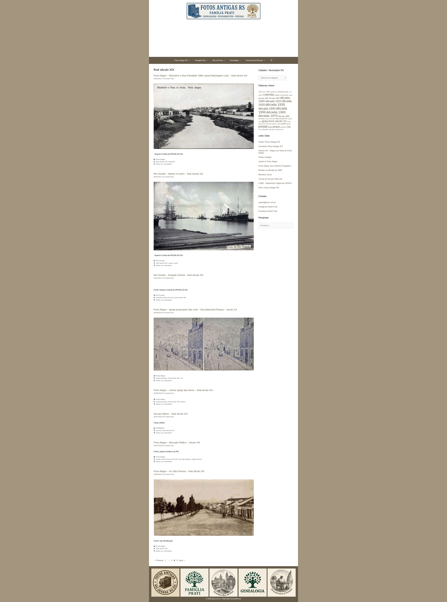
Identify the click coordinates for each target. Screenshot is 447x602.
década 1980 (283, 116)
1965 (268, 92)
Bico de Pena (218, 60)
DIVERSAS (160, 428)
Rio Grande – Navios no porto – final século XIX (178, 173)
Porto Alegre (160, 159)
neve (279, 124)
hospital (290, 118)
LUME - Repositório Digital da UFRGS (275, 183)
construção (284, 95)
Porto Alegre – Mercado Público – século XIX (177, 442)
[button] (190, 60)
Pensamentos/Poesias (254, 60)
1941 (264, 92)
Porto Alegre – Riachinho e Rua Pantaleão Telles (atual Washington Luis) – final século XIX (200, 75)
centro (260, 95)
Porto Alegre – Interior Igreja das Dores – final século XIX (183, 390)
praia (270, 127)
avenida (281, 92)
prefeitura (283, 127)
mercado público (184, 459)
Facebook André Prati (267, 211)
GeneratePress (235, 599)
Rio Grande (160, 261)
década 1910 (273, 101)
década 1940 (266, 108)
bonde (158, 459)
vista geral (272, 129)
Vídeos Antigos (264, 157)
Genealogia (234, 60)
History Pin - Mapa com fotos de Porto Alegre (275, 152)
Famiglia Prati (200, 60)
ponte (283, 124)
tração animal (197, 459)
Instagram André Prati (267, 207)
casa (290, 92)
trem (259, 129)
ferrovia (171, 297)
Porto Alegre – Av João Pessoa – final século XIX (179, 471)
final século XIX (161, 162)
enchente (261, 119)
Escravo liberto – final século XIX (171, 414)
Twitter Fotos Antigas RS (269, 142)
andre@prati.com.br (267, 202)
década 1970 (268, 116)
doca (163, 459)
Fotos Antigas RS (181, 60)
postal (262, 126)
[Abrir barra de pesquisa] (271, 60)
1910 (260, 92)
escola (267, 119)
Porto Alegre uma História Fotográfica (274, 166)
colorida (268, 94)
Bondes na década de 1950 (270, 170)
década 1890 (274, 98)
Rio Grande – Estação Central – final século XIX (178, 275)
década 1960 (276, 112)
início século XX (277, 121)
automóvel (273, 92)
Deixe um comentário (164, 164)
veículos (265, 129)
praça (276, 126)
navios (170, 263)
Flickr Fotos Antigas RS (268, 188)
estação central (161, 297)
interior (183, 402)
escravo (159, 430)
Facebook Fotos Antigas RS (270, 146)
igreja (265, 121)
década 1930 (275, 104)
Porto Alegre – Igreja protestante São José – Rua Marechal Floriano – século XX (195, 309)
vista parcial (279, 129)
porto (176, 263)
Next (182, 560)
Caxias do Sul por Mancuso (270, 179)
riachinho (171, 162)
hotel (259, 121)
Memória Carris (265, 175)
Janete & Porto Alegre (267, 161)
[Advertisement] (223, 39)
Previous (158, 560)
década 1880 (263, 98)
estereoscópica (161, 378)
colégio (276, 95)
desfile (290, 95)
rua (181, 378)
